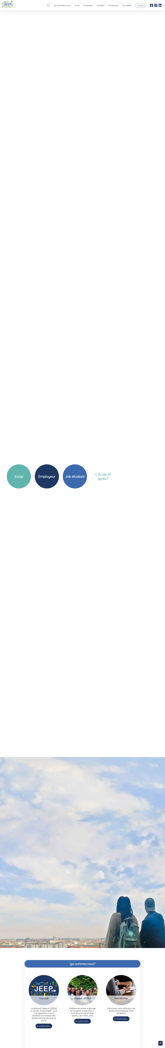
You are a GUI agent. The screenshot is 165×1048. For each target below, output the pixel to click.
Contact (140, 5)
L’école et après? (103, 476)
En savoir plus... (43, 1026)
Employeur (88, 5)
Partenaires (113, 5)
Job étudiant (75, 476)
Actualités (126, 5)
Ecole (77, 5)
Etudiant (100, 5)
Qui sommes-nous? (62, 5)
